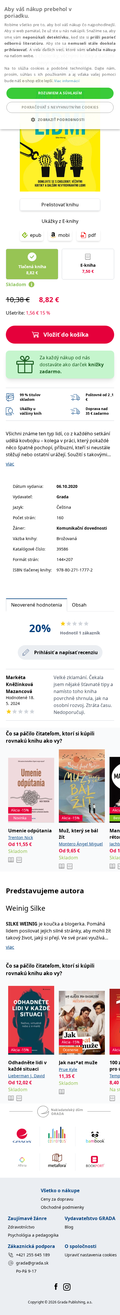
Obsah (79, 605)
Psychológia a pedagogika (33, 1235)
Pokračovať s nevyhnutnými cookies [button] (60, 107)
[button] (59, 119)
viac (10, 464)
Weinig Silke (25, 908)
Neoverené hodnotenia (36, 605)
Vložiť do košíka (66, 334)
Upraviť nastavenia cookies (91, 1255)
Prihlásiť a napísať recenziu (66, 652)
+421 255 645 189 (33, 1255)
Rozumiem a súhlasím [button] (60, 93)
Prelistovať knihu (60, 204)
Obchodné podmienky (62, 1207)
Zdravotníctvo (21, 1227)
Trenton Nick (20, 837)
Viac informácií (67, 80)
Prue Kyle (68, 1069)
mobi (64, 235)
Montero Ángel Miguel (81, 844)
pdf (92, 235)
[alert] (60, 64)
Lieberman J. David (26, 1075)
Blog (69, 1227)
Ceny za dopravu (57, 1199)
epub (35, 235)
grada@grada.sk (32, 1263)
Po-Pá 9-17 (26, 1271)
